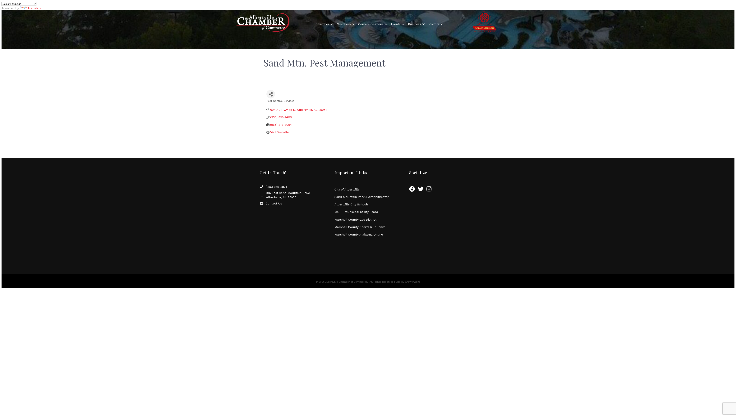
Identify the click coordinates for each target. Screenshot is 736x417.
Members (344, 24)
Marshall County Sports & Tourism (359, 227)
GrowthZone (413, 281)
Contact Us (274, 203)
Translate (34, 8)
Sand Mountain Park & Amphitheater (361, 197)
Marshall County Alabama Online (358, 234)
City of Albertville (347, 189)
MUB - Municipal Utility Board (356, 212)
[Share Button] (270, 94)
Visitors (434, 24)
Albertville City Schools (351, 204)
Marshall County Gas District (355, 219)
